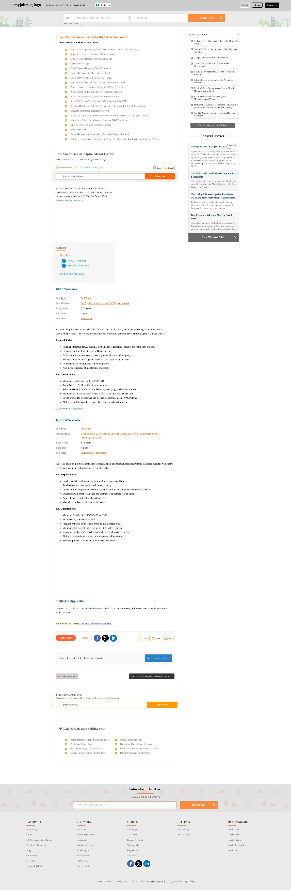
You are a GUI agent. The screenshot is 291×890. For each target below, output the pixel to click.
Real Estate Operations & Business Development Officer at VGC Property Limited (109, 115)
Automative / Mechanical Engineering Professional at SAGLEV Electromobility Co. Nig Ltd (114, 139)
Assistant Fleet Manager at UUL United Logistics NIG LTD (216, 42)
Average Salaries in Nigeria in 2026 (209, 146)
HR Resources (83, 855)
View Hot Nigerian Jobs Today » (213, 125)
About (99, 881)
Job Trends (31, 861)
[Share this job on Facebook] (97, 638)
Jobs (48, 5)
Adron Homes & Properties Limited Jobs (89, 740)
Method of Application (72, 273)
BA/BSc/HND (88, 433)
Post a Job (81, 829)
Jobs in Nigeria (234, 840)
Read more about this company (68, 200)
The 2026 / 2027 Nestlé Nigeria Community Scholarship (213, 175)
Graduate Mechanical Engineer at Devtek (89, 111)
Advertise (131, 855)
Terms (134, 881)
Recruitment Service (86, 834)
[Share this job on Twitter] (105, 638)
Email (171, 168)
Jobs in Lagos (183, 829)
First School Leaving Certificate (114, 433)
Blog (28, 850)
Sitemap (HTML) (135, 840)
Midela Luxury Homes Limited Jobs (87, 753)
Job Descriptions (84, 866)
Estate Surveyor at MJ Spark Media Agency (91, 77)
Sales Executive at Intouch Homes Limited (90, 125)
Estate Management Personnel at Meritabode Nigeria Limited (99, 134)
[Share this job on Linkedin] (113, 638)
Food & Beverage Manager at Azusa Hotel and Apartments (215, 114)
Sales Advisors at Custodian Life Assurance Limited (213, 81)
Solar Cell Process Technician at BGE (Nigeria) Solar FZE (98, 101)
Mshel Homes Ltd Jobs (131, 740)
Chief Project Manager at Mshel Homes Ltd (91, 59)
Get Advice (62, 5)
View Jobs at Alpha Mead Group (92, 159)
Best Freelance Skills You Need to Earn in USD (212, 217)
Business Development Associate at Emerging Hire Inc (215, 73)
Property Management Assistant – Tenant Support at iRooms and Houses (104, 49)
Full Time (86, 298)
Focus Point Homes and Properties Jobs (139, 748)
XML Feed (132, 834)
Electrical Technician (78, 265)
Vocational (123, 303)
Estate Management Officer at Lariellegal (90, 73)
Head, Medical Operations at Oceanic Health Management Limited (214, 89)
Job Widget (132, 829)
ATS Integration (84, 850)
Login (245, 5)
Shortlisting (82, 840)
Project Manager (78, 129)
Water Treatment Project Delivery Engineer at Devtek (96, 92)
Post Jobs (79, 5)
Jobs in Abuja (183, 834)
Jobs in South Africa (237, 845)
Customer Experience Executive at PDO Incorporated (212, 64)
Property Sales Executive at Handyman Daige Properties (97, 87)
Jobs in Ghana (234, 829)
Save (159, 168)
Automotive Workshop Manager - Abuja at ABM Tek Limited (99, 120)
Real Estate (86, 318)
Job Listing (31, 829)
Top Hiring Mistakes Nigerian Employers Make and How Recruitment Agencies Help (213, 196)
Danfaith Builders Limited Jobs (135, 753)
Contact (109, 881)
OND (83, 303)
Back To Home (68, 676)
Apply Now (66, 638)
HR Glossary (82, 861)
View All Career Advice (214, 237)
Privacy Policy (122, 881)
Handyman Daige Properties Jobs (136, 744)
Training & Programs (35, 845)
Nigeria (103, 5)
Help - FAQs (132, 850)
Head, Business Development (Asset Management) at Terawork (210, 97)
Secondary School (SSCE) (102, 303)
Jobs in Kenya (234, 834)
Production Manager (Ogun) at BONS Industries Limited (97, 82)
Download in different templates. (96, 623)
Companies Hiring (34, 866)
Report (170, 638)
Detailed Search (71, 24)
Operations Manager (80, 63)
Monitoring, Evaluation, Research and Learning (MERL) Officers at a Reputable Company (216, 106)
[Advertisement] (146, 210)
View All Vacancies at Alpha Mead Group (150, 676)
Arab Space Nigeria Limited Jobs (86, 748)
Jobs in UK (233, 850)
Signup (257, 5)
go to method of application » (70, 408)
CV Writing (31, 855)
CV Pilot (30, 834)
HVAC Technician (77, 260)
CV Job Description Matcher (39, 840)
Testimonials (133, 845)
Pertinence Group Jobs (81, 744)
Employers (272, 5)
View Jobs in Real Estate (65, 159)
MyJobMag (189, 881)
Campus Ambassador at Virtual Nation (211, 57)
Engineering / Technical (93, 452)
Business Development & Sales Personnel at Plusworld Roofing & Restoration (107, 106)
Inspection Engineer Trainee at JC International (93, 54)
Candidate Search (85, 845)
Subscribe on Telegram (158, 658)
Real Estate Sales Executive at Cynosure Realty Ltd (94, 96)
